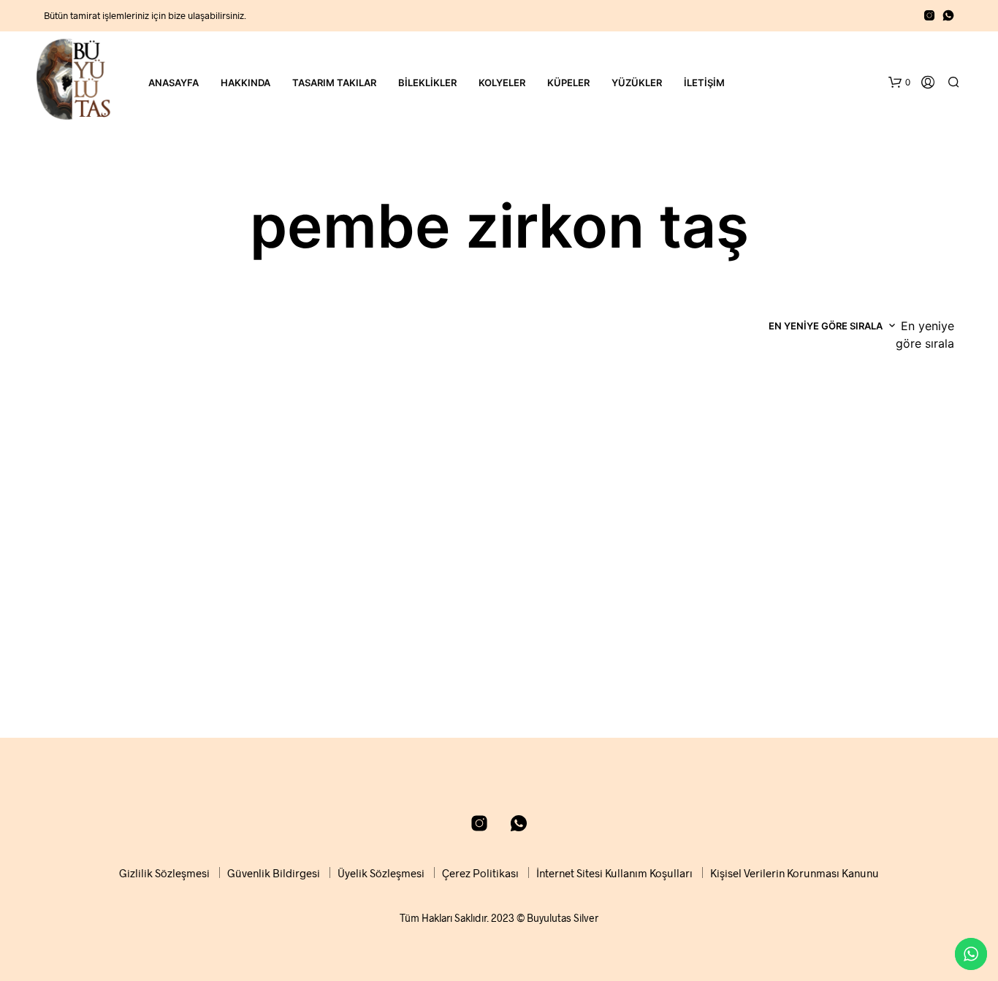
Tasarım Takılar (334, 82)
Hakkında (245, 82)
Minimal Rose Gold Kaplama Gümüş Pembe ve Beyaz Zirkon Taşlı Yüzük (141, 656)
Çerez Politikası (480, 872)
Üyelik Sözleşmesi (381, 872)
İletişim (704, 82)
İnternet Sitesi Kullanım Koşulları (614, 872)
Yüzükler (637, 82)
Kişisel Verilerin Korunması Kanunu (794, 872)
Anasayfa (173, 82)
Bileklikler (427, 82)
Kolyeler (502, 82)
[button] (899, 82)
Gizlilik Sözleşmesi (164, 872)
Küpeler (568, 82)
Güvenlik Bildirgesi (273, 872)
